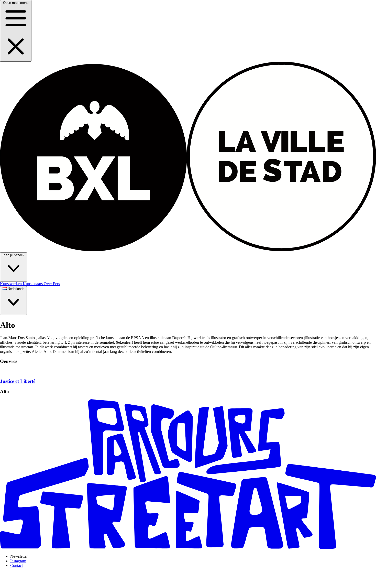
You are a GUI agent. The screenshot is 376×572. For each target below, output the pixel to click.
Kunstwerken (11, 284)
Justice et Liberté (17, 381)
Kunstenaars (33, 284)
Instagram (18, 561)
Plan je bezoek (14, 255)
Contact (16, 565)
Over (48, 284)
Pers (56, 284)
